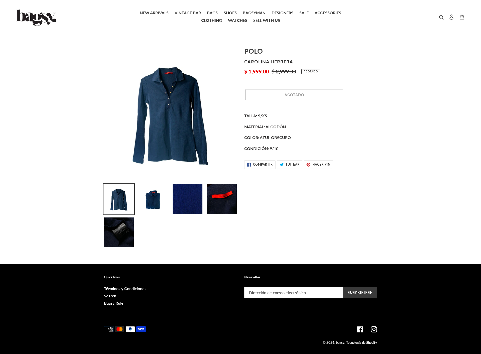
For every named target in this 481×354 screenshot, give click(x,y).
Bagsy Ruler (114, 303)
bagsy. (340, 342)
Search (110, 295)
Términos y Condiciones (125, 288)
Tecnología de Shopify (361, 342)
